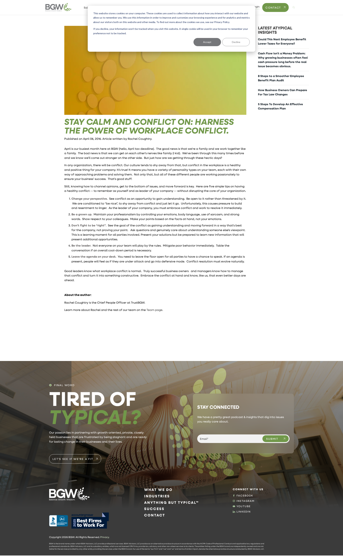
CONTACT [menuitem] (154, 515)
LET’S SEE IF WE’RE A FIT (73, 459)
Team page (154, 310)
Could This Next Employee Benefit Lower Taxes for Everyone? (282, 41)
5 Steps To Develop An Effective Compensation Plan (280, 106)
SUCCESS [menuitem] (154, 508)
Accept (207, 41)
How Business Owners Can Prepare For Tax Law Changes (282, 92)
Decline (236, 41)
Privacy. (105, 537)
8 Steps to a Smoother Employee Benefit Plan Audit (281, 78)
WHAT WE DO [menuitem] (158, 489)
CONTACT (273, 7)
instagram (246, 501)
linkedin (244, 511)
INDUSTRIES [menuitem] (157, 496)
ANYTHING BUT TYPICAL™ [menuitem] (171, 502)
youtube (244, 506)
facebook (245, 495)
